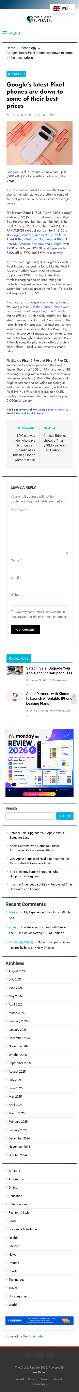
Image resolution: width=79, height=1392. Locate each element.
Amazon (50, 217)
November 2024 (19, 1147)
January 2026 (18, 1030)
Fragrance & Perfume (23, 1229)
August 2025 (17, 1071)
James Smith (38, 680)
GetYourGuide (33, 1336)
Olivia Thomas (39, 710)
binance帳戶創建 (21, 942)
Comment (19, 510)
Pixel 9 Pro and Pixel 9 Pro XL (25, 413)
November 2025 (19, 1046)
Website (16, 595)
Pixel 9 (62, 410)
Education (15, 1196)
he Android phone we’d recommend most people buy (37, 309)
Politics (14, 1263)
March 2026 (17, 1013)
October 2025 (18, 1055)
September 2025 (20, 1063)
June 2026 (15, 988)
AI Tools (14, 1171)
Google (15, 235)
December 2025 (19, 1038)
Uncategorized (18, 1296)
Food (12, 1221)
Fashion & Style (19, 1212)
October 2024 (18, 1155)
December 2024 (19, 1138)
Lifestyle (14, 1246)
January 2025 (18, 1130)
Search (11, 808)
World (13, 1305)
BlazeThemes (39, 1372)
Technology (16, 74)
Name (16, 560)
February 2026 (18, 1021)
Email (16, 577)
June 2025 (15, 1088)
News (12, 1254)
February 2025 (18, 1121)
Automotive (17, 1179)
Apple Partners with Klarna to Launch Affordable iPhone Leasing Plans (49, 698)
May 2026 (15, 996)
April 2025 (15, 1105)
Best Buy (46, 235)
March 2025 (17, 1113)
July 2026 (15, 979)
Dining (13, 1187)
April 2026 (15, 1004)
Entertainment (18, 1204)
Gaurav (14, 912)
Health (13, 1238)
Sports (13, 1271)
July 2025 (15, 1080)
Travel (13, 1288)
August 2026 (17, 971)
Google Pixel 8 (47, 410)
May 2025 (15, 1096)
